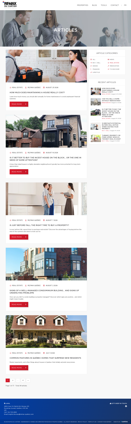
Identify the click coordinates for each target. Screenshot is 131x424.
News (112, 59)
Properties (82, 5)
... (17, 380)
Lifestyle (96, 72)
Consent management (104, 421)
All (93, 59)
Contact (115, 5)
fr (125, 5)
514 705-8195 (12, 412)
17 (23, 380)
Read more (17, 104)
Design (95, 66)
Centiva (124, 421)
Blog (94, 5)
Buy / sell (96, 63)
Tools (104, 5)
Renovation (114, 66)
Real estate (17, 87)
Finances (96, 69)
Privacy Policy (82, 421)
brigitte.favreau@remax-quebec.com (21, 414)
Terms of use (92, 421)
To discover (114, 69)
